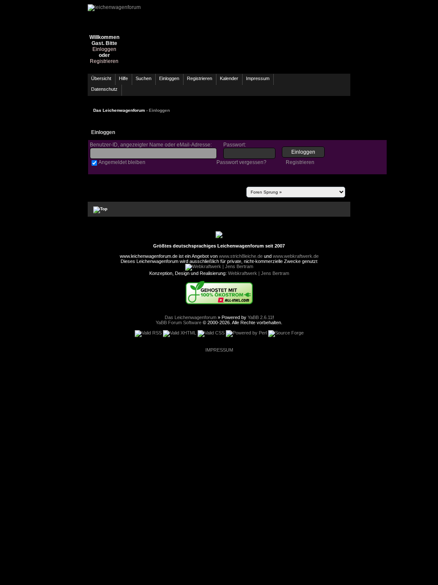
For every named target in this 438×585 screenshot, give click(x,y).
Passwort (234, 145)
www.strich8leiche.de (241, 256)
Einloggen (104, 49)
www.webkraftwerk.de (296, 256)
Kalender (229, 78)
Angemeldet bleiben (121, 162)
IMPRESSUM (219, 349)
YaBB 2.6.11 (260, 317)
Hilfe (123, 78)
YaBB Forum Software (178, 322)
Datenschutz (104, 89)
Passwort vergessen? (241, 162)
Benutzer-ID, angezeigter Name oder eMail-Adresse (150, 145)
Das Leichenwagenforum (119, 110)
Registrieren (104, 61)
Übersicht (101, 78)
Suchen (143, 78)
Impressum (257, 78)
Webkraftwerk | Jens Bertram (258, 273)
